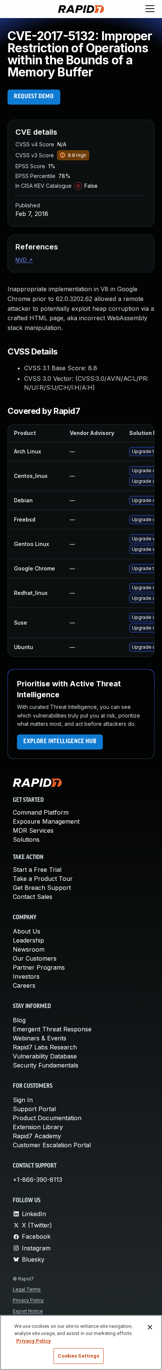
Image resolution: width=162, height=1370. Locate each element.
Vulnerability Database (45, 1056)
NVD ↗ (24, 260)
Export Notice (28, 1311)
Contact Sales (32, 896)
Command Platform (41, 812)
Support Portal (34, 1109)
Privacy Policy (28, 1300)
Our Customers (35, 958)
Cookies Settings (78, 1356)
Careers (24, 985)
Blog (19, 1020)
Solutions (26, 839)
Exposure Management (46, 821)
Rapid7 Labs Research (45, 1047)
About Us (26, 931)
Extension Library (38, 1127)
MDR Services (33, 830)
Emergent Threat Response (52, 1029)
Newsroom (28, 949)
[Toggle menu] (149, 9)
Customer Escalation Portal (52, 1145)
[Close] (150, 1327)
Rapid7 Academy (37, 1136)
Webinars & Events (39, 1038)
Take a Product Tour (43, 878)
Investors (26, 976)
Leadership (28, 940)
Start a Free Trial (37, 869)
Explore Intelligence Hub (59, 742)
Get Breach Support (42, 887)
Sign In (23, 1100)
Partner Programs (39, 967)
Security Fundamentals (45, 1065)
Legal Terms (27, 1289)
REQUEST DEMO (34, 97)
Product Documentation (47, 1118)
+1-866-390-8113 (37, 1179)
